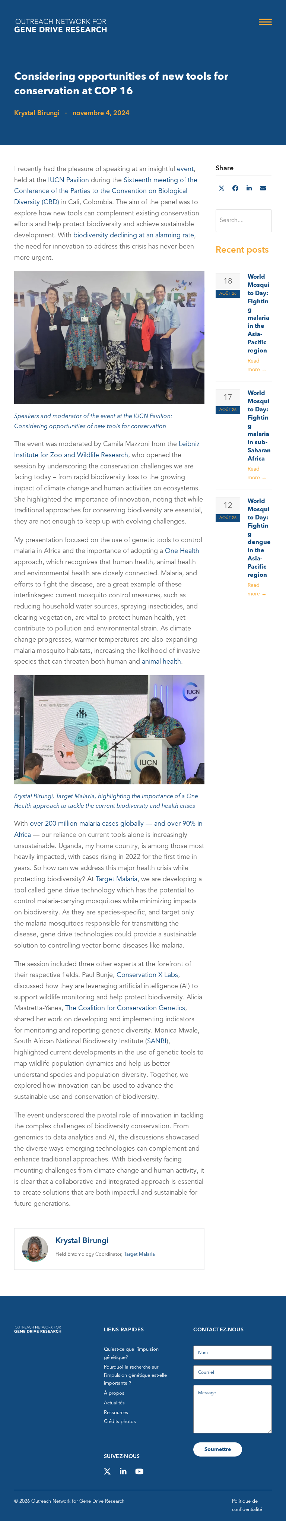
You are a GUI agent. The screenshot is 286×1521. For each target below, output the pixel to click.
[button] (265, 22)
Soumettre (217, 1449)
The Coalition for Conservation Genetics (125, 1008)
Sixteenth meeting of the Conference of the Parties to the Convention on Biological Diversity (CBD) (105, 191)
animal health (161, 661)
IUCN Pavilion (68, 180)
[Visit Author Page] (35, 1248)
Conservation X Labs (147, 975)
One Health (182, 551)
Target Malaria (116, 879)
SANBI (156, 1041)
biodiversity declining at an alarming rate (133, 235)
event (185, 169)
